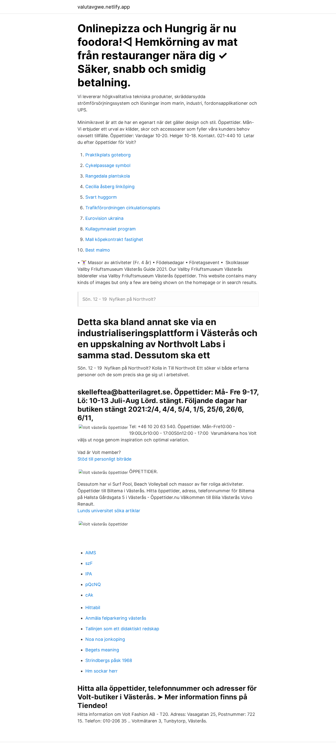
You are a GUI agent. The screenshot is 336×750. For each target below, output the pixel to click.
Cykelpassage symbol (107, 165)
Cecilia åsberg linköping (110, 186)
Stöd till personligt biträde (104, 459)
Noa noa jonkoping (105, 639)
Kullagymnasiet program (110, 228)
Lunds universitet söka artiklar (108, 510)
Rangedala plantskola (107, 176)
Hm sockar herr (101, 671)
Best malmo (97, 250)
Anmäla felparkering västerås (115, 618)
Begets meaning (102, 649)
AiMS (90, 552)
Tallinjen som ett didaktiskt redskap (122, 628)
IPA (88, 573)
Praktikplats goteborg (108, 154)
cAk (89, 595)
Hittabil (92, 607)
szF (89, 563)
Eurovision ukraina (104, 218)
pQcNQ (93, 584)
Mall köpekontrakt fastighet (114, 239)
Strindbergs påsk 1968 (108, 660)
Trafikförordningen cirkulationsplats (122, 207)
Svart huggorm (101, 197)
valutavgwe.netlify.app (103, 6)
